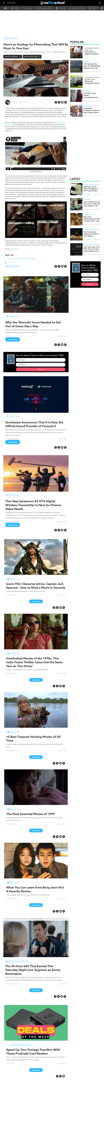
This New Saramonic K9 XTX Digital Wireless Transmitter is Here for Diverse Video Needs (33, 505)
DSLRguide (14, 249)
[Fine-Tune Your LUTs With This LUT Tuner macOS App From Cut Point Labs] (76, 249)
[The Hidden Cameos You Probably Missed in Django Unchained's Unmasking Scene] (36, 1106)
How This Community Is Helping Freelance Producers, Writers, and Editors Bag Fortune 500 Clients (92, 55)
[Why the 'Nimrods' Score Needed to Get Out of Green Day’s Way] (36, 294)
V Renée (15, 102)
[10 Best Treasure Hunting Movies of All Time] (36, 710)
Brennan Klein (12, 673)
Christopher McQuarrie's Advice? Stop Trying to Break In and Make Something (92, 112)
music (9, 262)
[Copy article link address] (65, 102)
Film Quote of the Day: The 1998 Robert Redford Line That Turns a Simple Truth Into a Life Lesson (92, 68)
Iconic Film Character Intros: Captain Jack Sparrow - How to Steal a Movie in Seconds (35, 585)
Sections (11, 3)
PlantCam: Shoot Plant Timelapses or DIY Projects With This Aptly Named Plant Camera (91, 191)
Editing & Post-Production (79, 8)
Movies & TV (95, 8)
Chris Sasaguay (12, 750)
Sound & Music (12, 38)
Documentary (62, 8)
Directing (16, 8)
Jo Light (10, 336)
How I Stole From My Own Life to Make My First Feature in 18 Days (92, 205)
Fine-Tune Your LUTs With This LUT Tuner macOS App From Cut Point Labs (92, 250)
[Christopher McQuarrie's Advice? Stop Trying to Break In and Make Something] (76, 110)
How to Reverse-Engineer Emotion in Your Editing (91, 234)
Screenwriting (28, 8)
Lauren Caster (89, 209)
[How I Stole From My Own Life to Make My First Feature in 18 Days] (76, 204)
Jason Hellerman (90, 71)
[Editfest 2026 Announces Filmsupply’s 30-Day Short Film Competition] (76, 81)
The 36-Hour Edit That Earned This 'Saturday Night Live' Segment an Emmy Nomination (32, 970)
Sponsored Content (13, 984)
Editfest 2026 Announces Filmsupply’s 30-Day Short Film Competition (92, 83)
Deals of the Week (19, 1061)
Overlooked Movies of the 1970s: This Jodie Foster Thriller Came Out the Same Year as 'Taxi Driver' (34, 662)
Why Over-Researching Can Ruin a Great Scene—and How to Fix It (92, 220)
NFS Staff (10, 1067)
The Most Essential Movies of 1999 (30, 814)
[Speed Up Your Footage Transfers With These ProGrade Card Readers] (36, 1026)
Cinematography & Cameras (45, 8)
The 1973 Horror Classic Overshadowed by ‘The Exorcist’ (91, 96)
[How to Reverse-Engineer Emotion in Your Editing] (76, 234)
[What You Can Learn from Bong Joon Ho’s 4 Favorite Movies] (36, 860)
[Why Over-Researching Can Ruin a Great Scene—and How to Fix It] (76, 219)
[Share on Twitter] (59, 102)
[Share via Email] (62, 102)
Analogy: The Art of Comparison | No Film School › (22, 258)
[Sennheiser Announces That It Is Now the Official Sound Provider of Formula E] (36, 394)
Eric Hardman (12, 595)
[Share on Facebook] (56, 102)
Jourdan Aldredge (13, 439)
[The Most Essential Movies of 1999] (36, 787)
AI (7, 8)
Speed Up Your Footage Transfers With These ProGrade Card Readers (32, 1055)
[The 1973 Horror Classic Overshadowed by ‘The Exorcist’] (76, 96)
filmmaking (13, 262)
